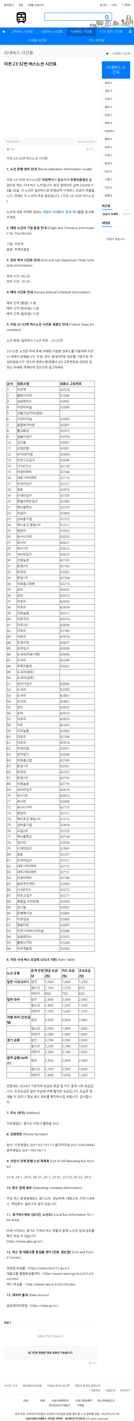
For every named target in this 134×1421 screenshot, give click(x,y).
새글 (20, 5)
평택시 (108, 139)
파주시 (108, 147)
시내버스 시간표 (121, 53)
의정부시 (109, 131)
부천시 (108, 123)
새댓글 (106, 223)
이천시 (108, 155)
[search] (107, 16)
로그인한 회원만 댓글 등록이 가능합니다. (50, 1352)
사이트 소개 (10, 1385)
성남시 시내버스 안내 (112, 214)
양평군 (108, 195)
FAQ (114, 5)
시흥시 (108, 179)
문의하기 (125, 1390)
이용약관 (95, 1390)
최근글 (106, 205)
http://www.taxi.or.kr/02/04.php (50, 1284)
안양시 (108, 115)
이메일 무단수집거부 (58, 1385)
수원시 (108, 99)
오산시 (108, 187)
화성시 (108, 163)
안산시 (108, 171)
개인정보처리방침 (32, 1385)
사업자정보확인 (83, 1400)
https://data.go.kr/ (44, 1305)
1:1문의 (125, 5)
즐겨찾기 (9, 5)
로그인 (103, 5)
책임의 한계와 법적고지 (88, 1385)
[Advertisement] (33, 101)
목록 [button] (91, 149)
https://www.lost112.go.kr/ (48, 1268)
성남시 (108, 82)
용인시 (108, 107)
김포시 (108, 90)
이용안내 (110, 1390)
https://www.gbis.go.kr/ (24, 1241)
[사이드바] (130, 31)
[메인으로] (3, 31)
